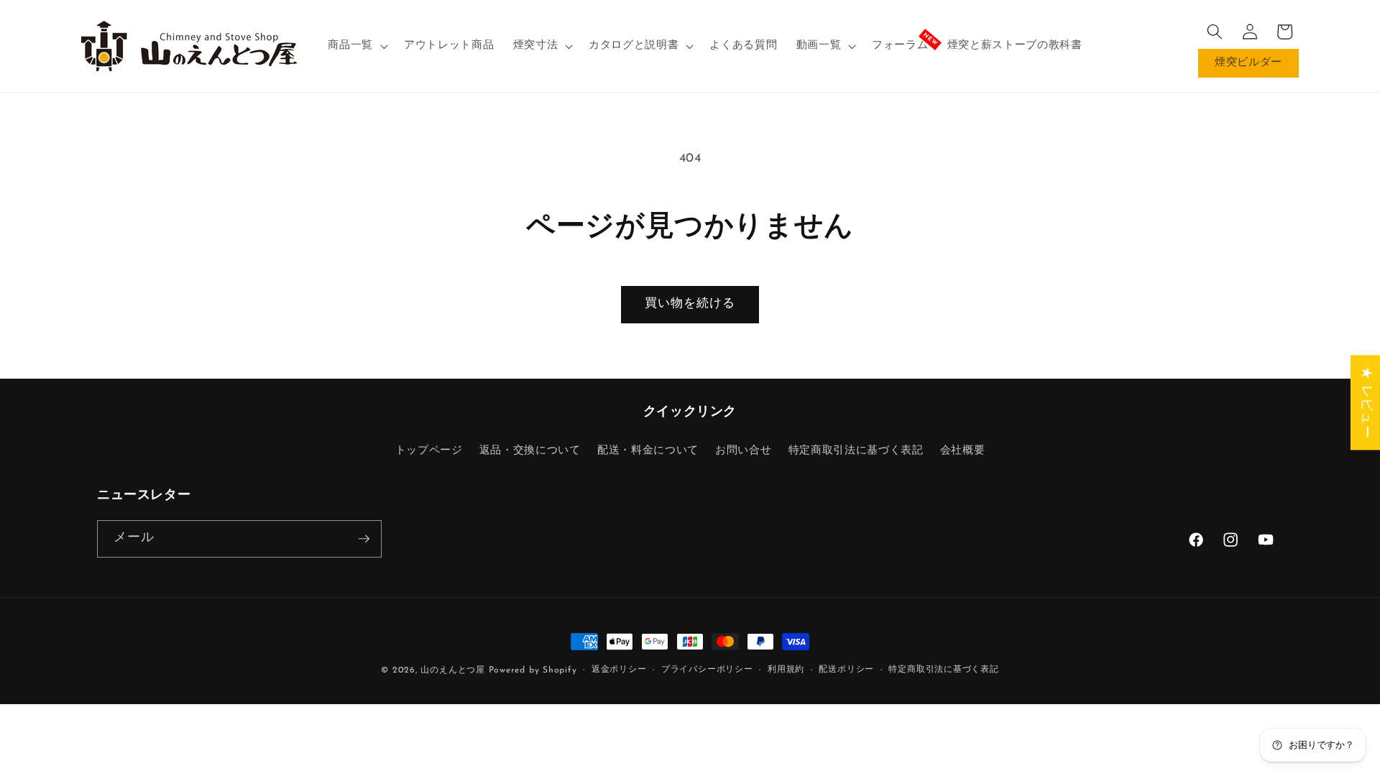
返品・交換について (530, 450)
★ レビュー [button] (1366, 402)
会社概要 (962, 450)
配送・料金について (648, 450)
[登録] (363, 539)
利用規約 (786, 669)
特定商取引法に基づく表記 (856, 450)
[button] (356, 46)
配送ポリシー (846, 669)
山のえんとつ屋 (452, 670)
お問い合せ (743, 450)
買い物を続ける (690, 304)
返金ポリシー (619, 669)
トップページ (429, 450)
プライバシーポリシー (707, 669)
